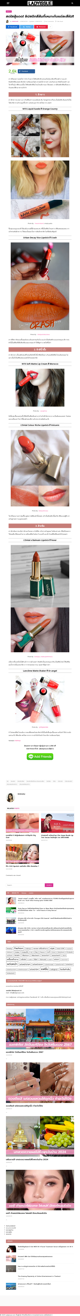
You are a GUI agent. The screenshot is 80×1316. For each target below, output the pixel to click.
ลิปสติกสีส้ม (21, 781)
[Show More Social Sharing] (50, 27)
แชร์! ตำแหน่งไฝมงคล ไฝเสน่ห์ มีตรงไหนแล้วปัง (26, 1213)
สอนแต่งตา (45, 955)
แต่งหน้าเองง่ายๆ (11, 970)
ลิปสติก (13, 781)
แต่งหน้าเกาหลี (60, 965)
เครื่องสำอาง (12, 959)
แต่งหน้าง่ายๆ (25, 964)
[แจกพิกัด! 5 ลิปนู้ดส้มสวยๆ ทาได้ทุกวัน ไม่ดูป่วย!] (22, 823)
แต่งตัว (50, 960)
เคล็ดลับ (23, 959)
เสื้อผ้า (36, 960)
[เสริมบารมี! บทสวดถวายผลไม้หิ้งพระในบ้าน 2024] (40, 1136)
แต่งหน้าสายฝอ (49, 965)
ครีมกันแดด (9, 952)
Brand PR (15, 893)
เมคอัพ (30, 960)
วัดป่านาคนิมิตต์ (10, 1226)
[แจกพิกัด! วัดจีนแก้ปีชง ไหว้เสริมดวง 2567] (40, 1029)
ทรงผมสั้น (25, 952)
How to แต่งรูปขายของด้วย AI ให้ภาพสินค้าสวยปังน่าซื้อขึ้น (36, 1266)
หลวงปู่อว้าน (9, 1230)
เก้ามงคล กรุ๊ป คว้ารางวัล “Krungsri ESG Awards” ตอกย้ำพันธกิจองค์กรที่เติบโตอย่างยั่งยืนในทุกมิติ (45, 919)
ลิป (7, 781)
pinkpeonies (43, 727)
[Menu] (8, 3)
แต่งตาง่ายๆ (65, 960)
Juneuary (15, 21)
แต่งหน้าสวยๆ (38, 964)
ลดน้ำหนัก (9, 956)
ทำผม (36, 952)
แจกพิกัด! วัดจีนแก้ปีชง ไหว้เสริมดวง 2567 (24, 1052)
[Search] (72, 3)
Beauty (9, 11)
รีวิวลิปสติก (70, 952)
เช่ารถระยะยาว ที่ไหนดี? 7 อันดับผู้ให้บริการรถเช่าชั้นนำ (34, 1284)
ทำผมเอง (42, 952)
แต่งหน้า (12, 964)
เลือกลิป (60, 781)
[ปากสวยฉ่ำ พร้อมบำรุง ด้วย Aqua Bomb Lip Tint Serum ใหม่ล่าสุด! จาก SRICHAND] (57, 823)
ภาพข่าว (31, 893)
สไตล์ (64, 956)
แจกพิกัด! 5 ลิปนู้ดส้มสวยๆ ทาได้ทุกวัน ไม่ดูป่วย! (21, 836)
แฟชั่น (44, 969)
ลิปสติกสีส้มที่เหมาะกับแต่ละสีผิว (35, 781)
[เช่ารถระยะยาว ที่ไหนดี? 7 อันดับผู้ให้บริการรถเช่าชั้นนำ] (11, 1286)
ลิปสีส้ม (49, 781)
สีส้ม (54, 781)
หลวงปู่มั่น (9, 1232)
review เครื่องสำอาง (40, 948)
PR (8, 893)
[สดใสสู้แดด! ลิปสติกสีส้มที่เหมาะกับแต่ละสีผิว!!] (40, 48)
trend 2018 (60, 949)
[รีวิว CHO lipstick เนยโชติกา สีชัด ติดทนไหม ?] (22, 854)
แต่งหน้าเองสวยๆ (23, 970)
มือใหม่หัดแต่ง (61, 952)
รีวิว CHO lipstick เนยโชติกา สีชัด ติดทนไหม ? (22, 866)
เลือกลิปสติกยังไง (12, 784)
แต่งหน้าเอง (69, 965)
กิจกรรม (24, 893)
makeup (18, 740)
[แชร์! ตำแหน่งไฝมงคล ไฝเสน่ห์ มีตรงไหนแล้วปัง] (40, 1190)
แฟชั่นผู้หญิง (54, 970)
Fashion (18, 948)
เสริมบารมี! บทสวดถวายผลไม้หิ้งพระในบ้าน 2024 (27, 1159)
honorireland (39, 223)
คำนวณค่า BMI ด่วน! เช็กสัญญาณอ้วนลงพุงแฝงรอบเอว (35, 1257)
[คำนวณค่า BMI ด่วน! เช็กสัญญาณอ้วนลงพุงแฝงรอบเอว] (11, 1258)
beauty (9, 949)
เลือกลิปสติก (68, 781)
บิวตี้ (48, 952)
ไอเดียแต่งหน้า (11, 973)
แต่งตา (56, 959)
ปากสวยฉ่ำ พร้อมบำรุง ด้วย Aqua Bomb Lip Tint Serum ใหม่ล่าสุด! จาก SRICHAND (57, 836)
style (52, 948)
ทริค (31, 952)
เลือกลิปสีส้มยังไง (25, 784)
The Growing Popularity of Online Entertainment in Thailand (39, 1276)
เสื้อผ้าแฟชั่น (43, 960)
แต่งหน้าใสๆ (34, 969)
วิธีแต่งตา (25, 955)
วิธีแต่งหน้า (35, 955)
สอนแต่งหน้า (56, 955)
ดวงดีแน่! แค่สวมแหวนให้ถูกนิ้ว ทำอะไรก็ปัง (24, 1106)
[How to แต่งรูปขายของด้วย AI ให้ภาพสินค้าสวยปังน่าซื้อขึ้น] (11, 1268)
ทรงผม (17, 952)
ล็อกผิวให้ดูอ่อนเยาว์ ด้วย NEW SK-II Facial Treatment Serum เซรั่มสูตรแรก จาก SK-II (45, 1247)
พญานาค (8, 1234)
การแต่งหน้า (69, 948)
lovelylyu (37, 657)
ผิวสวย (54, 952)
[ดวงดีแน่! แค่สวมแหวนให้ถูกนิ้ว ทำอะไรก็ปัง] (40, 1082)
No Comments (50, 21)
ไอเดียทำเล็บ (65, 969)
